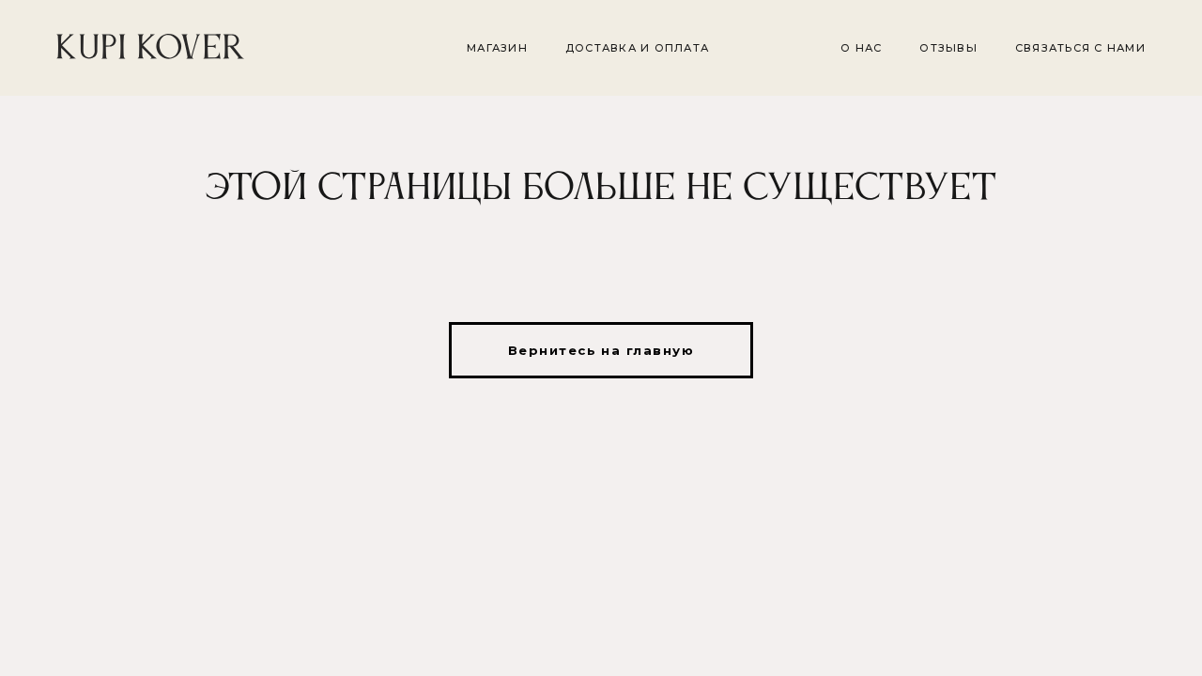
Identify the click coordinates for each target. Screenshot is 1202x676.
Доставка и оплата (637, 47)
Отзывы (948, 47)
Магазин (497, 47)
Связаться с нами (1080, 47)
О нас (861, 47)
